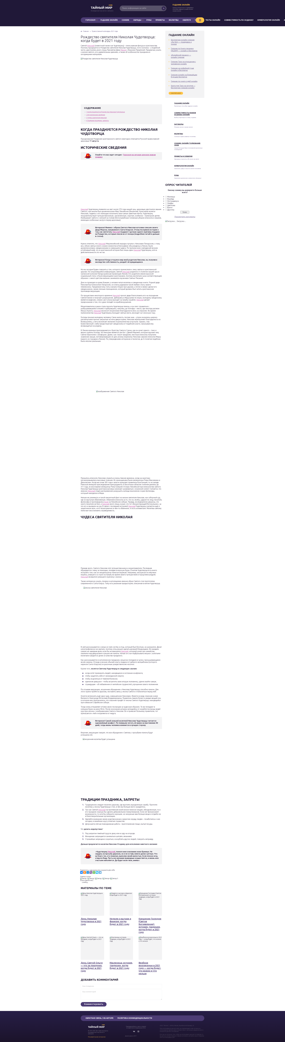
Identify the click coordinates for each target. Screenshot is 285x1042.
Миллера (171, 197)
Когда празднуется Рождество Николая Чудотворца (105, 112)
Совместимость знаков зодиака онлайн (185, 114)
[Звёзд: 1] (84, 878)
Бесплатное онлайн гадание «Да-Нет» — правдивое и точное (182, 42)
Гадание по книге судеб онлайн (184, 81)
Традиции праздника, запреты (97, 120)
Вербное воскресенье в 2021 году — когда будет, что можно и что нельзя (150, 968)
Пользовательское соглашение (97, 1037)
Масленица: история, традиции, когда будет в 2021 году (121, 965)
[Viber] (91, 872)
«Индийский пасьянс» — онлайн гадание (181, 56)
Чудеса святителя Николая (96, 118)
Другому (170, 210)
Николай (90, 46)
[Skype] (97, 872)
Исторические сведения (95, 115)
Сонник (125, 20)
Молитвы (174, 20)
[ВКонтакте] (81, 872)
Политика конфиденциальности (134, 1018)
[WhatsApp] (94, 872)
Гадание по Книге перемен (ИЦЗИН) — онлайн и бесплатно (184, 50)
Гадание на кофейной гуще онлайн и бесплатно (182, 69)
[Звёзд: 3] (99, 878)
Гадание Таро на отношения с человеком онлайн (183, 63)
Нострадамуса (173, 201)
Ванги (169, 207)
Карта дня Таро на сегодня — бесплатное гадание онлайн (183, 87)
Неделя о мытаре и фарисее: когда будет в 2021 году (120, 921)
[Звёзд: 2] (91, 878)
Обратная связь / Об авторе (99, 1018)
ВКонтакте (134, 1031)
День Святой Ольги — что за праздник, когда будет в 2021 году (92, 966)
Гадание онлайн (181, 5)
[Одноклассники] (84, 872)
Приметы (160, 20)
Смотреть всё (176, 93)
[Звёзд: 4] (106, 878)
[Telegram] (100, 872)
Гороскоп (90, 20)
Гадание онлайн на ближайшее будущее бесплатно (184, 76)
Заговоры (178, 124)
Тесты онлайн (212, 20)
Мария (123, 50)
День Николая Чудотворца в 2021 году (91, 921)
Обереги (187, 20)
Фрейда (170, 199)
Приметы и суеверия (183, 156)
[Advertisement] (113, 184)
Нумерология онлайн (268, 20)
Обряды (137, 20)
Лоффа (170, 203)
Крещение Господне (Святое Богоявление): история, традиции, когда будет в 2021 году (150, 925)
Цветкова (171, 205)
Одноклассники (138, 1031)
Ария (106, 502)
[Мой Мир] (87, 872)
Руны (149, 20)
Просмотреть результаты (184, 217)
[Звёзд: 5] (114, 878)
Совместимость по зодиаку (238, 20)
